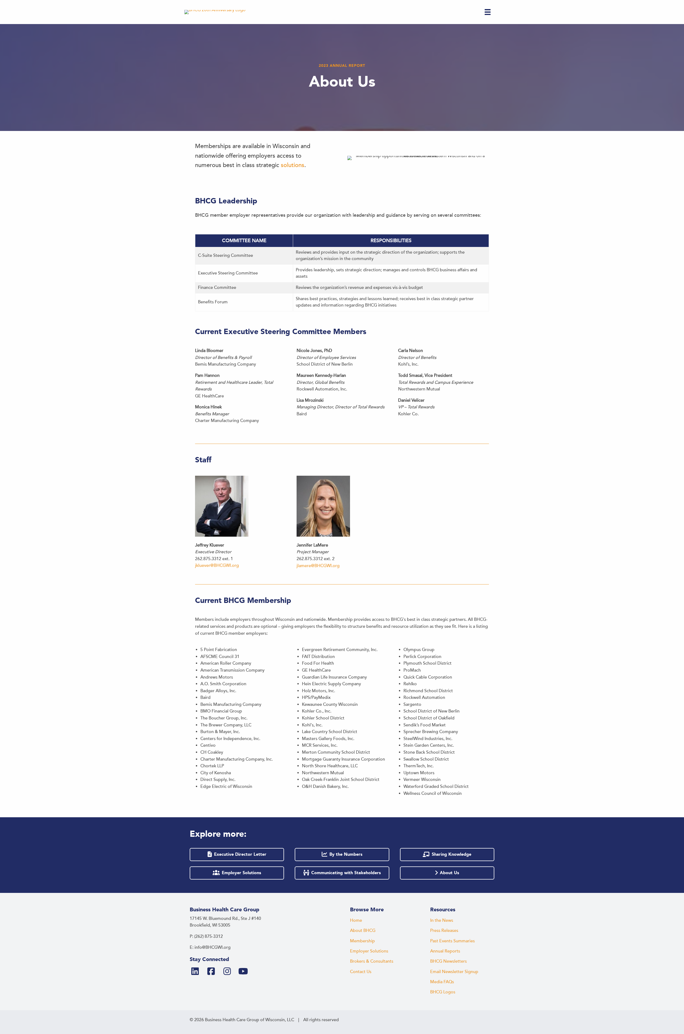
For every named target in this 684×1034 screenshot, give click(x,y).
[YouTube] (245, 971)
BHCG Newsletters (448, 961)
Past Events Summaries (452, 941)
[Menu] (487, 12)
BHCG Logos (442, 992)
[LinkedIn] (197, 971)
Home (356, 920)
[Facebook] (213, 971)
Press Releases (444, 930)
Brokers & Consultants (371, 961)
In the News (441, 920)
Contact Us (360, 971)
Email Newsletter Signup (454, 971)
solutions (292, 165)
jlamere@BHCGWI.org (318, 565)
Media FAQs (442, 982)
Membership (362, 941)
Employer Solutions (369, 951)
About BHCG (362, 930)
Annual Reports (445, 951)
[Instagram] (229, 971)
